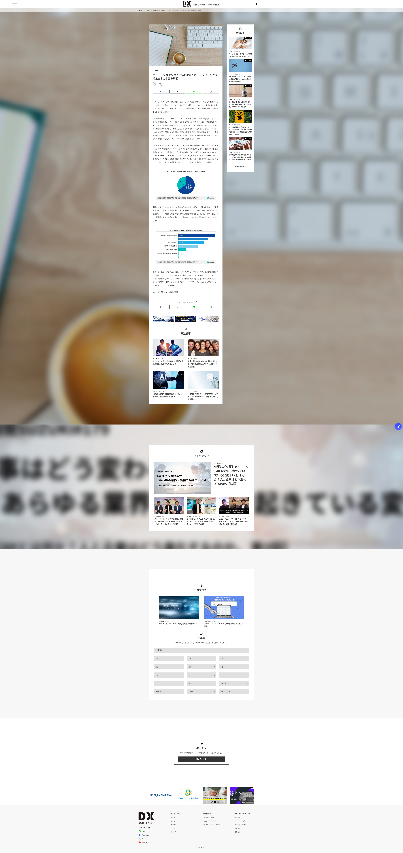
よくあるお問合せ (240, 824)
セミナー (173, 824)
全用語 (159, 650)
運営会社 (237, 832)
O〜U (158, 692)
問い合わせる (201, 759)
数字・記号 (225, 692)
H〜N (223, 683)
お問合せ (237, 828)
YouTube (145, 842)
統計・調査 (158, 84)
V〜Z (191, 692)
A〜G (191, 683)
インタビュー (175, 828)
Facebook (145, 835)
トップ (173, 817)
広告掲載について (208, 817)
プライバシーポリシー (242, 821)
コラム (173, 821)
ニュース (173, 832)
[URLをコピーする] (211, 91)
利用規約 (237, 817)
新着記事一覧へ (240, 166)
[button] (161, 91)
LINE (143, 831)
